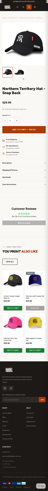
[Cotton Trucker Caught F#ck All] (12, 280)
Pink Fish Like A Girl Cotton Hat (10, 339)
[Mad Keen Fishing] (8, 7)
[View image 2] (19, 72)
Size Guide (6, 177)
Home (4, 18)
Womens (5, 421)
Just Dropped (6, 413)
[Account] (23, 7)
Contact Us (30, 413)
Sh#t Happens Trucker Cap (34, 339)
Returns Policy (31, 426)
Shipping (26, 487)
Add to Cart (13, 308)
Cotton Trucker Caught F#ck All (12, 297)
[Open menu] (34, 7)
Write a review (24, 223)
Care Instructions (9, 184)
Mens (4, 417)
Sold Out (35, 308)
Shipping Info (30, 421)
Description (7, 163)
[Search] (17, 7)
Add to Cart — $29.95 (24, 129)
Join (42, 400)
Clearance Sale (7, 439)
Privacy (4, 487)
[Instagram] (4, 388)
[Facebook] (11, 388)
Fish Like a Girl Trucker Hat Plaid (35, 297)
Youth (4, 426)
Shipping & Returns (10, 170)
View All (10, 262)
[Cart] (29, 7)
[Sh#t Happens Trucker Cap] (35, 323)
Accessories (13, 18)
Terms (11, 487)
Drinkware (5, 430)
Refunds (18, 487)
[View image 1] (7, 72)
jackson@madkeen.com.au (11, 456)
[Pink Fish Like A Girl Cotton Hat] (12, 323)
